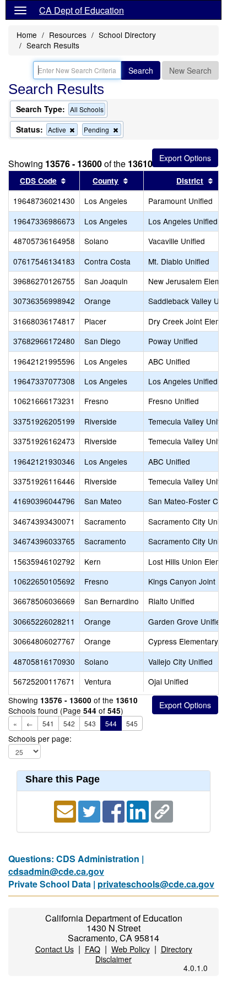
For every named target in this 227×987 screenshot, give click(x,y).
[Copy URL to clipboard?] (162, 810)
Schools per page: (40, 739)
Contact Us (54, 949)
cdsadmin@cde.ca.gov (56, 871)
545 (132, 723)
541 (48, 723)
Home (27, 34)
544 (111, 723)
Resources (68, 34)
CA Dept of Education (81, 10)
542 (69, 723)
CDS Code (38, 180)
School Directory (127, 34)
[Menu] (20, 10)
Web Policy (130, 949)
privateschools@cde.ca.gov (156, 884)
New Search (190, 70)
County (105, 180)
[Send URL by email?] (66, 810)
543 (90, 723)
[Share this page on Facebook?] (114, 810)
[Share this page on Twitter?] (90, 810)
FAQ (92, 949)
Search (140, 70)
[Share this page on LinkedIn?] (139, 810)
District (189, 180)
